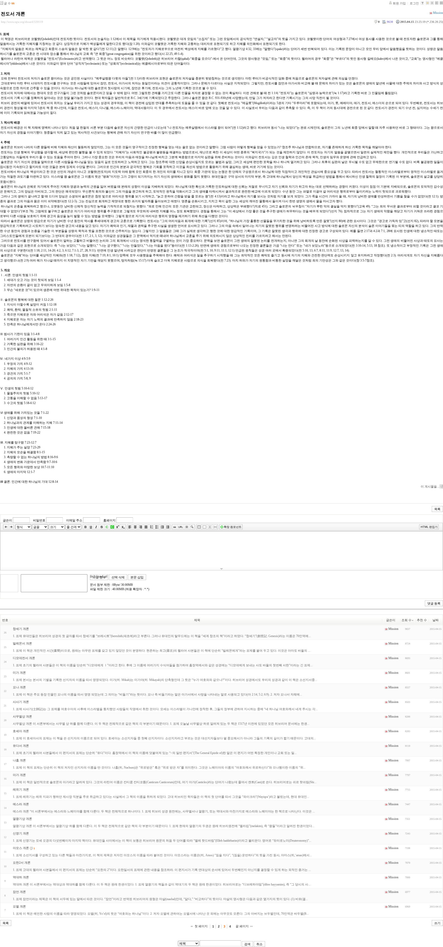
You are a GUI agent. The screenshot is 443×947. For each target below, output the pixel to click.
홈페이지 (109, 520)
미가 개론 (19, 672)
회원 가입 (399, 3)
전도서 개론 (13, 13)
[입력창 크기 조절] (221, 569)
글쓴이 (7, 520)
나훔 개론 (19, 760)
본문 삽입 (137, 577)
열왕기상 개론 (22, 819)
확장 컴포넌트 (232, 526)
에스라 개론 (21, 804)
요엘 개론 (19, 906)
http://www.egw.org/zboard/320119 (22, 21)
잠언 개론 (19, 892)
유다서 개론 (21, 746)
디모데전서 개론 (24, 658)
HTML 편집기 (429, 526)
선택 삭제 (118, 577)
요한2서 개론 (22, 862)
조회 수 (406, 620)
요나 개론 (19, 687)
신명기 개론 (21, 833)
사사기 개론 (21, 702)
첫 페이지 (201, 926)
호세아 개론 (21, 731)
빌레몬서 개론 (22, 643)
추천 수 (422, 620)
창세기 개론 (21, 629)
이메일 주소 (74, 520)
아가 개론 (19, 775)
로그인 (414, 3)
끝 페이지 (242, 926)
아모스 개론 (21, 848)
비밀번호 (39, 520)
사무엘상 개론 (22, 716)
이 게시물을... (430, 486)
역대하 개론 (21, 877)
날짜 (435, 620)
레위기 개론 (21, 789)
